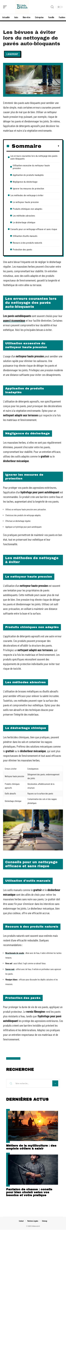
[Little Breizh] (22, 7)
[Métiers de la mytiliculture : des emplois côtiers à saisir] (33, 1126)
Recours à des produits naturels (27, 242)
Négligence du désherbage (25, 181)
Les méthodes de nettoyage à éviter (26, 195)
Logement (12, 54)
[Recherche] (52, 7)
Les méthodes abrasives (24, 215)
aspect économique (14, 320)
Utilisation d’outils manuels (25, 235)
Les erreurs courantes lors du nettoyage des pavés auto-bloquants (34, 157)
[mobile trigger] (5, 7)
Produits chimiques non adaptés (27, 208)
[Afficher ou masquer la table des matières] (50, 146)
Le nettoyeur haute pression (26, 201)
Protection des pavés (22, 249)
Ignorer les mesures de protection (28, 188)
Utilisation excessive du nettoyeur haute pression (31, 167)
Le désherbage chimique (24, 222)
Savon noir (10, 969)
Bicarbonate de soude (14, 953)
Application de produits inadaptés (28, 174)
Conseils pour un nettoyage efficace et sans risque (33, 229)
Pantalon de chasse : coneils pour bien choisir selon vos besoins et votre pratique (29, 1192)
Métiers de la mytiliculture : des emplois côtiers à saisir (31, 1147)
